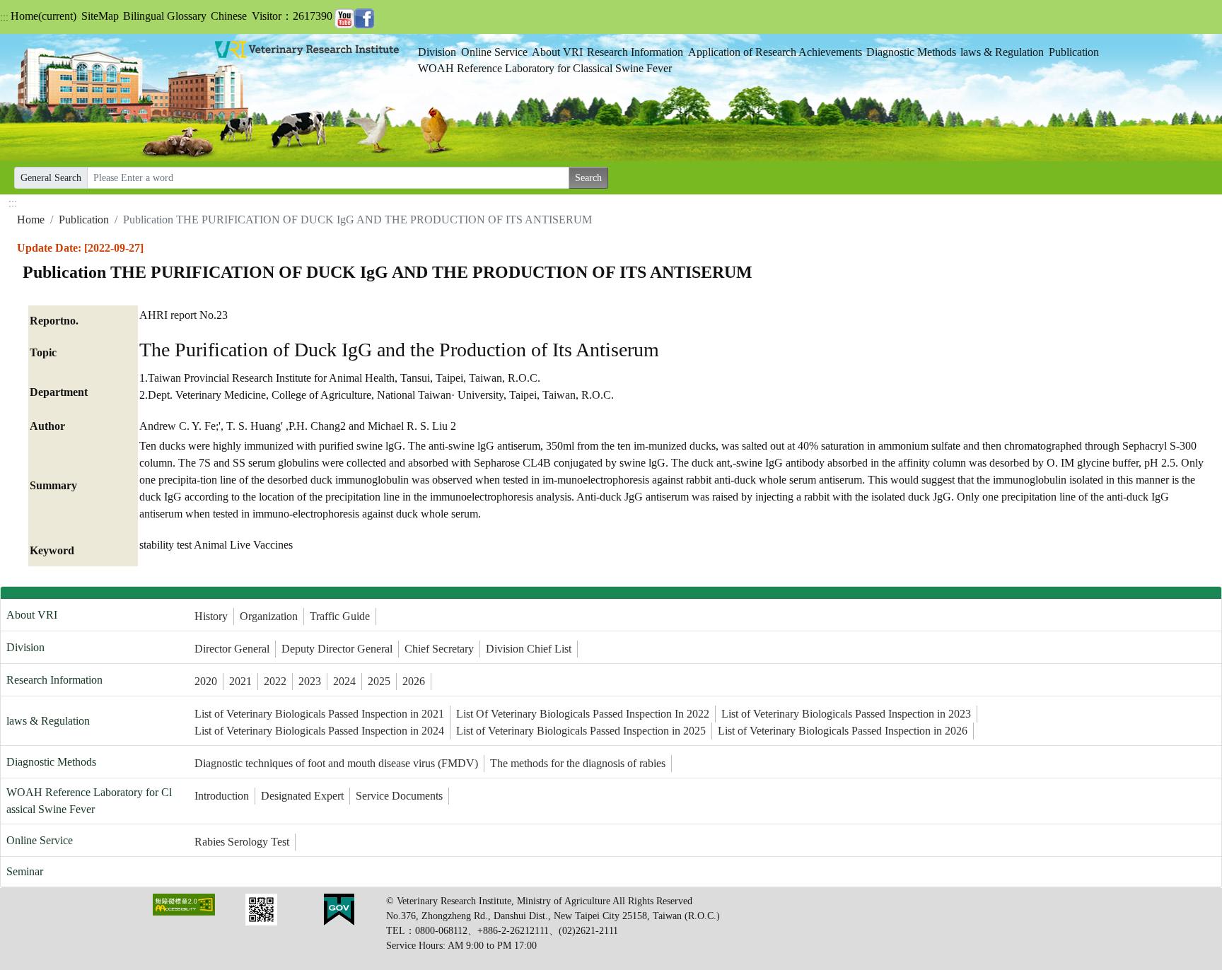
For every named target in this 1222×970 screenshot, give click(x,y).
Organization (269, 616)
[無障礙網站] (184, 904)
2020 (205, 681)
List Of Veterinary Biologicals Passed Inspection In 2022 (582, 714)
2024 (344, 681)
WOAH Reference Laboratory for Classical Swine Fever (545, 68)
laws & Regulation (1002, 52)
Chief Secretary (439, 649)
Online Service (494, 52)
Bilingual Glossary (164, 16)
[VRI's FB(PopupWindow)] (364, 16)
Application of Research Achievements (775, 52)
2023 (309, 681)
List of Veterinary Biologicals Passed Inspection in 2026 (842, 731)
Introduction (221, 796)
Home (43, 16)
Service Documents (399, 796)
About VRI (557, 52)
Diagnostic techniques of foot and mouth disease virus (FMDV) (336, 763)
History (211, 616)
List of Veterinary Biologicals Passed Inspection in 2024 (319, 731)
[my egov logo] (339, 909)
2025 (379, 681)
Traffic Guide (340, 616)
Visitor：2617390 (292, 16)
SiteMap (100, 16)
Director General (231, 649)
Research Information (635, 52)
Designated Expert (302, 796)
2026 (413, 681)
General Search (51, 178)
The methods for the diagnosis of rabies (577, 763)
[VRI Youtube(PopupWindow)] (344, 16)
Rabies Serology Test (241, 842)
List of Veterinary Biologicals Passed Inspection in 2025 (581, 731)
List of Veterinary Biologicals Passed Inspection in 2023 (846, 714)
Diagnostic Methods (911, 52)
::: (4, 17)
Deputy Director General (336, 649)
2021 (240, 681)
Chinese (229, 16)
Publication (1074, 52)
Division (437, 52)
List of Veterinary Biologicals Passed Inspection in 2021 (319, 714)
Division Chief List (528, 649)
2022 (275, 681)
